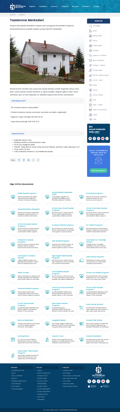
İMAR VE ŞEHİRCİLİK (98, 60)
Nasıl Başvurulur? (19, 101)
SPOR (94, 100)
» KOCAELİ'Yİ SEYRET (41, 386)
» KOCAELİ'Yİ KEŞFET (41, 378)
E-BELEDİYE (85, 6)
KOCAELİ (54, 6)
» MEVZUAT (14, 378)
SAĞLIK (95, 85)
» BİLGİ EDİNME (66, 373)
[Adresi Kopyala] (38, 160)
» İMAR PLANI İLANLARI (68, 384)
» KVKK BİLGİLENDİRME (17, 389)
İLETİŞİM (96, 6)
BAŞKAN (32, 6)
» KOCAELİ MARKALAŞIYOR (43, 389)
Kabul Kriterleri (18, 134)
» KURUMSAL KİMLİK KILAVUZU (19, 381)
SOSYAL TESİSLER (98, 95)
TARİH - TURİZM (97, 105)
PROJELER (75, 6)
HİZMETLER (64, 6)
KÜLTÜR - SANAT (98, 80)
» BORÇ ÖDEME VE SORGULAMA (71, 376)
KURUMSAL (43, 6)
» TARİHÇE (39, 370)
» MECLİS (13, 373)
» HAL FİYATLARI (66, 381)
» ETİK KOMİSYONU (16, 384)
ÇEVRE (95, 31)
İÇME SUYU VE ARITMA (99, 55)
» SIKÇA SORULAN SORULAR (69, 386)
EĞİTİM (95, 41)
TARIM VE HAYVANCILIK (100, 110)
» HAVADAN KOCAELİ (42, 394)
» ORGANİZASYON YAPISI (17, 370)
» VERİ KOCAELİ (40, 397)
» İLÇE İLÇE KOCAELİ (41, 381)
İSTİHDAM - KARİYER (99, 65)
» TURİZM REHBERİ (41, 384)
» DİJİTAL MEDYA (15, 386)
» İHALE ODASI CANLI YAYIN (69, 378)
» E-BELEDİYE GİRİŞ (67, 370)
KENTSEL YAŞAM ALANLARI (100, 75)
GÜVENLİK (96, 50)
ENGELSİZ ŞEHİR (97, 46)
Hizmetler (22, 15)
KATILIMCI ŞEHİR (97, 70)
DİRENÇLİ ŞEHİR (97, 36)
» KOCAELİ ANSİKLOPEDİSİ (43, 391)
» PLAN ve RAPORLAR (16, 376)
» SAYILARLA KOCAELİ (42, 376)
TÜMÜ (94, 119)
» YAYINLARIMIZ (40, 399)
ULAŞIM (95, 115)
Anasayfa (13, 15)
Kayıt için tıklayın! (98, 171)
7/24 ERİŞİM (96, 26)
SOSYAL (95, 90)
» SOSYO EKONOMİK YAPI (43, 373)
